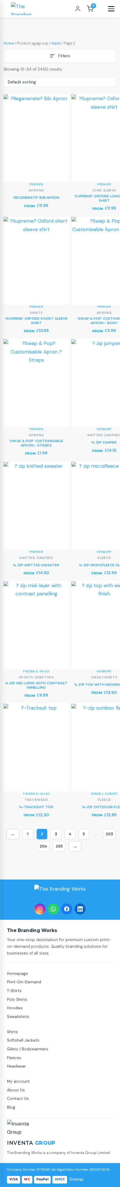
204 (43, 846)
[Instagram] (39, 909)
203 (109, 834)
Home (8, 43)
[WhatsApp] (53, 909)
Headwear (16, 1066)
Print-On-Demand (24, 982)
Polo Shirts (17, 999)
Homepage (17, 973)
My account (18, 1081)
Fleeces (14, 1057)
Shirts (12, 1031)
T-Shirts (14, 990)
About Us (16, 1090)
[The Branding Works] (60, 892)
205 (59, 846)
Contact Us (18, 1098)
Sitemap (76, 1179)
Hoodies (15, 1007)
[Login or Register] (78, 9)
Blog (11, 1107)
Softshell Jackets (23, 1040)
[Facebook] (66, 909)
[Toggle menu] (111, 8)
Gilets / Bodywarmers (27, 1049)
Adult (56, 43)
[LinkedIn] (80, 909)
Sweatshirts (18, 1016)
